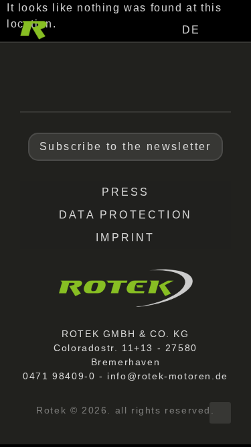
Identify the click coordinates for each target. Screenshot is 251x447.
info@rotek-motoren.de (167, 376)
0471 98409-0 (59, 376)
